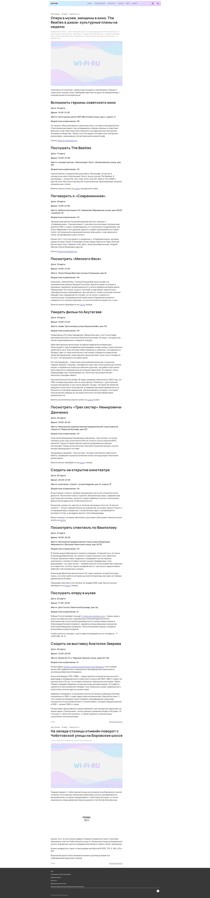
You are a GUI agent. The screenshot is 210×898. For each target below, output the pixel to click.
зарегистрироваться (67, 140)
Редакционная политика (58, 883)
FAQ (52, 871)
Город (120, 3)
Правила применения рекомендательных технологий (67, 887)
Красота (111, 3)
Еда (127, 3)
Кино (90, 3)
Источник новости (115, 721)
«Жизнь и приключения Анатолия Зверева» (83, 666)
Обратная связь (56, 877)
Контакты (54, 880)
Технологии (99, 3)
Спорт (134, 3)
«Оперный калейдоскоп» (93, 616)
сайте (77, 188)
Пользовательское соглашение (61, 874)
